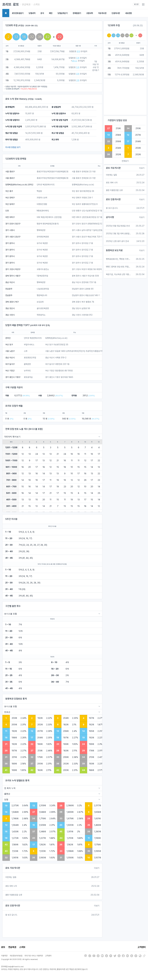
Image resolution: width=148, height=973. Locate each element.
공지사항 (110, 217)
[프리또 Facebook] (123, 955)
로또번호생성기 (18, 13)
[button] (143, 4)
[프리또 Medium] (102, 955)
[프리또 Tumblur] (119, 955)
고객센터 (142, 947)
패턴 (50, 13)
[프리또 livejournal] (140, 955)
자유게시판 (102, 13)
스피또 (36, 4)
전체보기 (125, 161)
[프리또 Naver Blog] (85, 955)
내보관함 (128, 13)
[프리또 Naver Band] (131, 955)
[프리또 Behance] (127, 955)
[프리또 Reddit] (106, 955)
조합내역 (89, 13)
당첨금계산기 (62, 13)
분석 (42, 13)
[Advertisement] (125, 97)
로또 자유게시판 (12, 868)
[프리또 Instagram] (98, 955)
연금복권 (26, 4)
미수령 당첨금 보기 (12, 147)
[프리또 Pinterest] (110, 955)
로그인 (136, 4)
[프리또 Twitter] (114, 955)
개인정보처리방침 (16, 956)
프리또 (6, 4)
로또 (16, 4)
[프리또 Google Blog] (89, 955)
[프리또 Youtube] (93, 955)
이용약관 (4, 956)
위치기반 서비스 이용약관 (34, 956)
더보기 (96, 868)
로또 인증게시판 (12, 905)
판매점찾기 (77, 13)
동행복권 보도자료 (114, 250)
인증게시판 (116, 13)
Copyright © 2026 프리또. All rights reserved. (19, 959)
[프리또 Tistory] (135, 955)
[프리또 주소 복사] (144, 955)
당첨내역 (32, 13)
